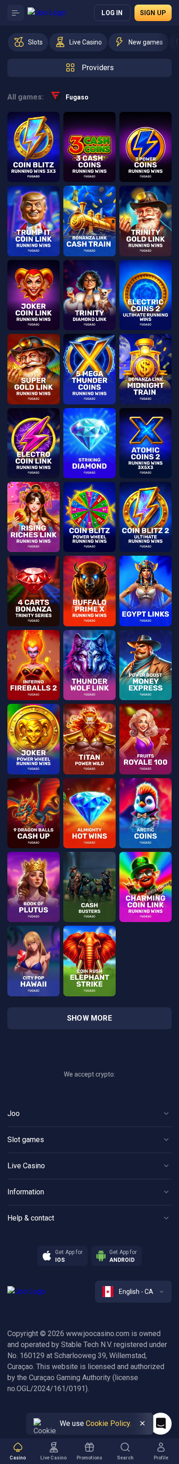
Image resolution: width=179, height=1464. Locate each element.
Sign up (153, 13)
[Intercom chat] (161, 1424)
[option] (28, 42)
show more (89, 1018)
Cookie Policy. (108, 1423)
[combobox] (133, 1292)
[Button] (15, 13)
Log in (112, 13)
